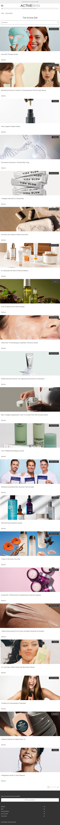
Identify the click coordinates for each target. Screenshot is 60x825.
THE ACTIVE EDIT (9, 13)
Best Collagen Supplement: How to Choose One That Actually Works (24, 415)
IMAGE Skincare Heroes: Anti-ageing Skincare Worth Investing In (23, 379)
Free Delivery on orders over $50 (30, 2)
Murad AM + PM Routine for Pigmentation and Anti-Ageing (21, 595)
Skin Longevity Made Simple (10, 126)
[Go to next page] (58, 787)
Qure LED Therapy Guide (9, 54)
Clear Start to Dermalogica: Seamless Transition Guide (19, 343)
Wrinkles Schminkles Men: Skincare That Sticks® (17, 487)
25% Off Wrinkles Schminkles (30, 2)
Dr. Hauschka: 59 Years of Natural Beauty (14, 271)
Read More (3, 59)
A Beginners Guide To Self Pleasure (13, 775)
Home (2, 13)
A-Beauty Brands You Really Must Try (13, 739)
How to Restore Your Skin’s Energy (13, 307)
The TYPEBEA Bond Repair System (12, 451)
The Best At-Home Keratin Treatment (13, 703)
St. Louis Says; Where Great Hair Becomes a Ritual (18, 667)
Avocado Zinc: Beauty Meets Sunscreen (14, 234)
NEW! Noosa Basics (30, 2)
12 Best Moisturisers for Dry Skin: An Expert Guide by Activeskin (22, 631)
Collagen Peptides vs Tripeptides (12, 198)
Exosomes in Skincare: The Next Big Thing (15, 162)
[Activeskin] (30, 5)
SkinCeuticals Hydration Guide (11, 523)
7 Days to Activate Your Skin (10, 559)
